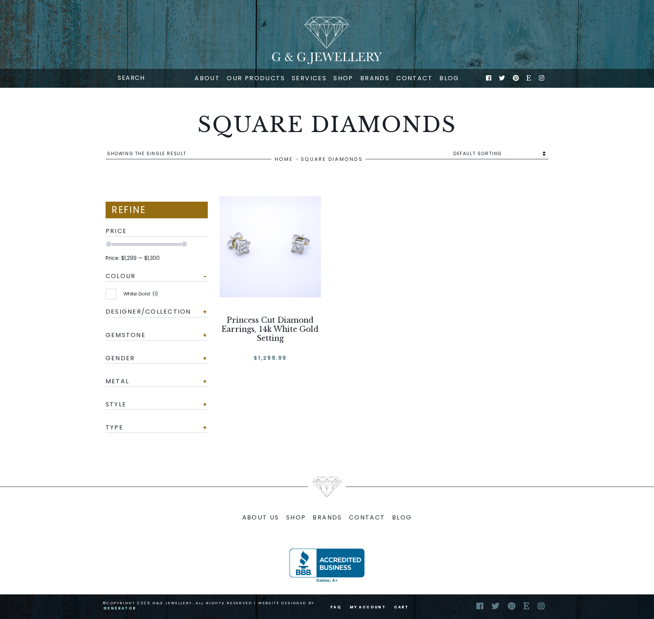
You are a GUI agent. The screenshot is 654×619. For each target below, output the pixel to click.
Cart (401, 607)
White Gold (140, 294)
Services (309, 78)
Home (284, 159)
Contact (414, 78)
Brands (374, 78)
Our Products (256, 78)
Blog (449, 78)
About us (260, 517)
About (207, 78)
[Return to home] (327, 40)
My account (368, 607)
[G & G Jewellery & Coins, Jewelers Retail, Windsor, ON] (327, 565)
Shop (343, 78)
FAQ (335, 607)
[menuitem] (207, 78)
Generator (120, 608)
